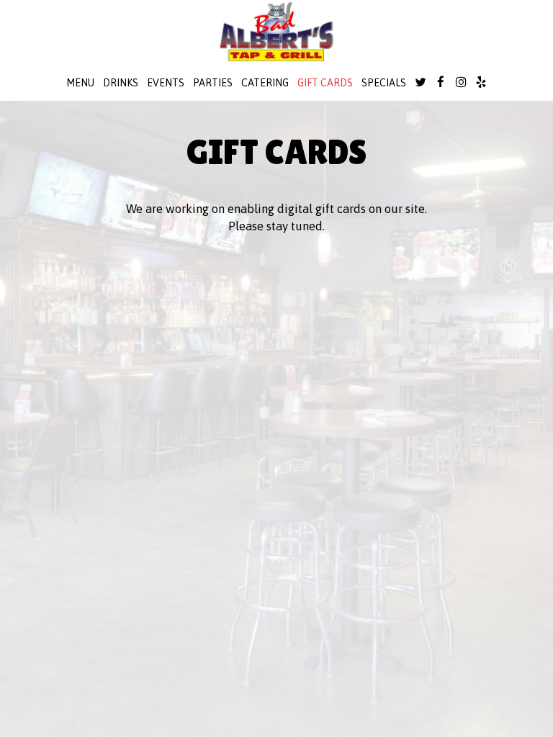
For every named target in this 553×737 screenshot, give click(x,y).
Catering (265, 83)
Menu (80, 83)
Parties (213, 83)
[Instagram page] (461, 82)
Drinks (120, 83)
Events (165, 83)
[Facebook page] (441, 82)
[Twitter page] (420, 82)
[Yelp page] (481, 82)
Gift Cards (325, 83)
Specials (383, 83)
